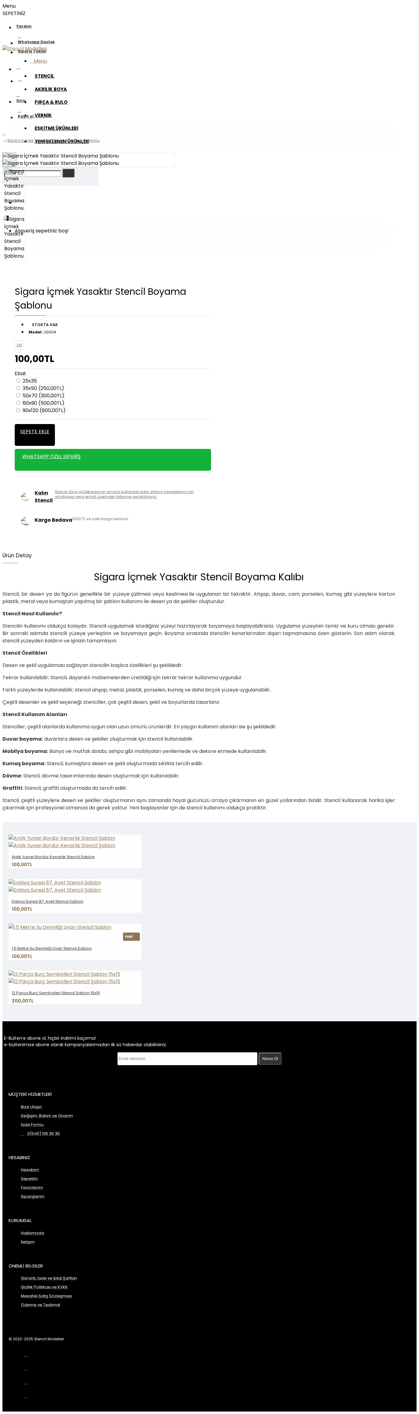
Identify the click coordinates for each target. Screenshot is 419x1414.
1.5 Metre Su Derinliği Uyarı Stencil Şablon (52, 948)
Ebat (20, 373)
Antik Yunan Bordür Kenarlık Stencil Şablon (53, 857)
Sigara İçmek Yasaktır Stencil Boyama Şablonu (53, 140)
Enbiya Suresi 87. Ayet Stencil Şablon (47, 901)
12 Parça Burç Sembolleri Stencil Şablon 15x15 (56, 993)
